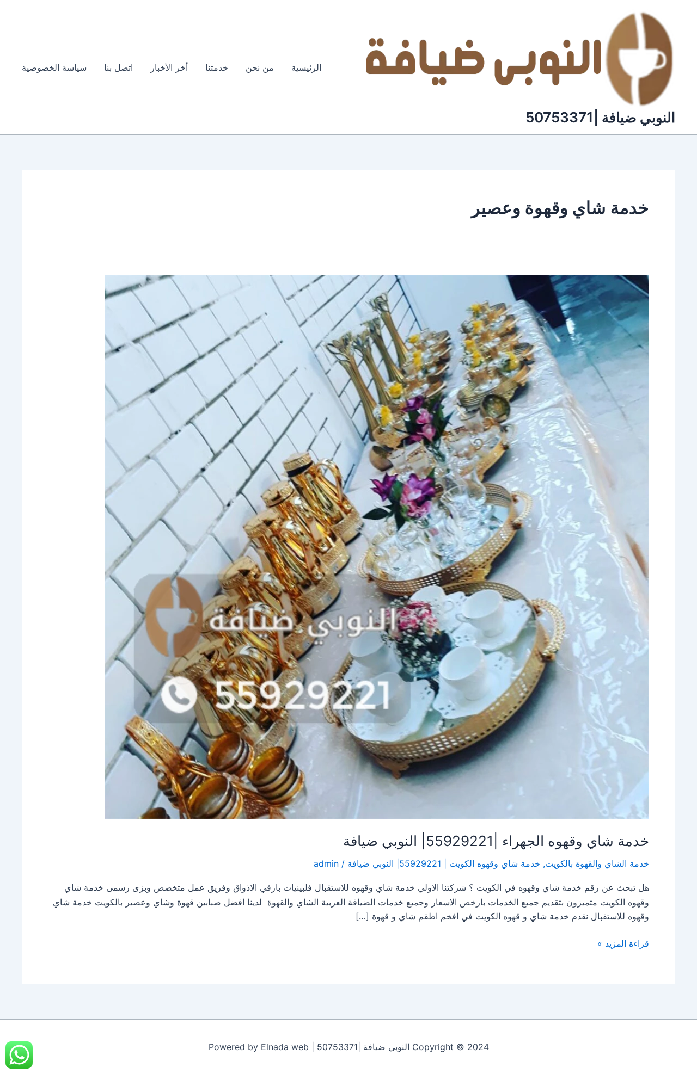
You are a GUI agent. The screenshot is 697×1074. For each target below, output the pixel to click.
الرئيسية (306, 67)
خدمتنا (216, 67)
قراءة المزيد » (623, 942)
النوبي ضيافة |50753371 (600, 117)
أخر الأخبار (169, 67)
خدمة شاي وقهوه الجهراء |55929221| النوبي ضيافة (496, 840)
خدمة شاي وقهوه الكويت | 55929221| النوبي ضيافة (443, 863)
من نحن (260, 67)
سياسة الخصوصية (54, 67)
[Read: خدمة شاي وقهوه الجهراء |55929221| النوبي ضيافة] (377, 545)
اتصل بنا (118, 67)
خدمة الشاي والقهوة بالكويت (597, 863)
